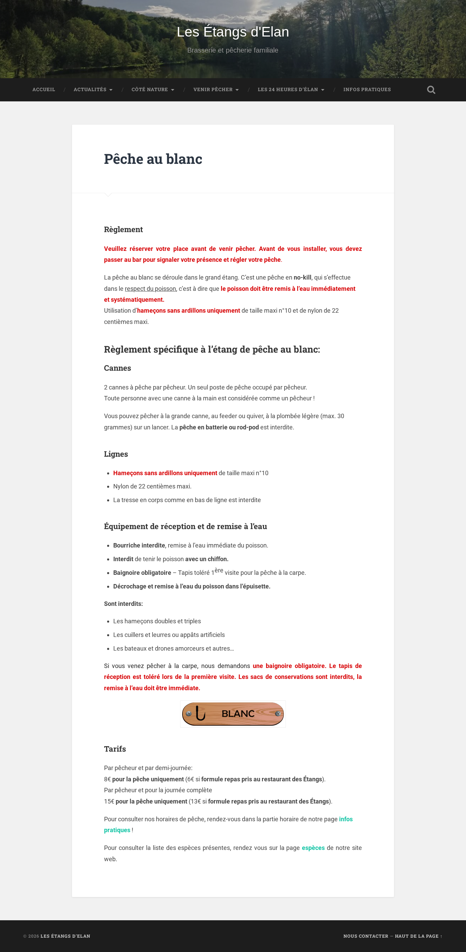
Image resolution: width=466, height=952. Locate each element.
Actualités (90, 89)
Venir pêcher (213, 89)
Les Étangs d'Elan (233, 32)
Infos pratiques (367, 89)
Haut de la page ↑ (419, 936)
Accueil (43, 89)
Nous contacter (366, 936)
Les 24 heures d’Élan (288, 89)
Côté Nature (150, 89)
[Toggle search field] (431, 89)
